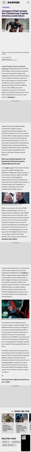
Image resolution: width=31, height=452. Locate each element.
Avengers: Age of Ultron (9, 239)
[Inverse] (13, 2)
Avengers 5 (11, 97)
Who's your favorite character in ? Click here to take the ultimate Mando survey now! (13, 161)
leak (7, 168)
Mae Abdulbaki (8, 57)
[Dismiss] (28, 436)
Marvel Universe (8, 445)
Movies (5, 442)
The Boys (24, 273)
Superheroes (16, 442)
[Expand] (23, 436)
